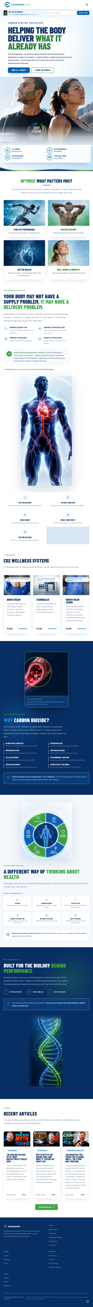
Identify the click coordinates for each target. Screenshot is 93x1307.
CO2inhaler (52, 1233)
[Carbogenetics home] (18, 4)
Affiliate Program (55, 1267)
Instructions (53, 1256)
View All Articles (45, 1207)
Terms (6, 1282)
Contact (52, 1259)
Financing (52, 1245)
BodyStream (53, 1229)
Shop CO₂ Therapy (19, 70)
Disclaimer (7, 1285)
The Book (7, 1259)
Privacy (6, 1278)
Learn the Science (42, 70)
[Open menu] (86, 4)
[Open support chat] (87, 1301)
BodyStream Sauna (55, 1237)
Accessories (53, 1241)
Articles (6, 1256)
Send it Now (83, 13)
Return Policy (53, 1263)
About (6, 1263)
